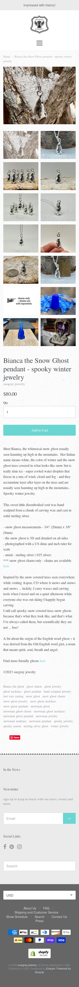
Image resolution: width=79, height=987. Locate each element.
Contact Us (59, 916)
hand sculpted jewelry (57, 691)
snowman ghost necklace (49, 711)
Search (40, 916)
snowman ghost (40, 706)
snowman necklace (15, 721)
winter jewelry (60, 726)
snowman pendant (40, 721)
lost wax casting (13, 696)
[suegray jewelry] (39, 31)
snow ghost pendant (15, 706)
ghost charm (34, 686)
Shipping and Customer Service (36, 912)
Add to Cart (39, 430)
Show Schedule (17, 916)
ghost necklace (12, 691)
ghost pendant (32, 691)
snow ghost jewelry (15, 701)
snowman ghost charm (17, 711)
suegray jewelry (14, 384)
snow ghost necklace (43, 701)
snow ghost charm (53, 696)
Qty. (6, 403)
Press (39, 921)
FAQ (46, 908)
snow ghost (33, 696)
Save (16, 737)
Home (6, 56)
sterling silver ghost (35, 726)
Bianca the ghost (13, 686)
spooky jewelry (63, 721)
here (6, 566)
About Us (29, 908)
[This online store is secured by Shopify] (39, 956)
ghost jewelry (52, 686)
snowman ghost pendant (18, 716)
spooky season (12, 726)
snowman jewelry (47, 716)
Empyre (50, 968)
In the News (11, 769)
